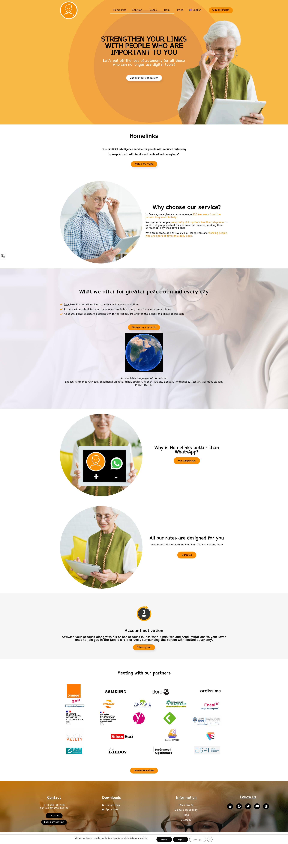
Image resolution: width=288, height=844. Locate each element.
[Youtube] (257, 806)
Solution (137, 10)
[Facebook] (239, 806)
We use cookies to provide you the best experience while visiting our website (111, 838)
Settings (197, 839)
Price (180, 10)
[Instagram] (230, 806)
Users (153, 10)
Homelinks (119, 10)
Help (167, 10)
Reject (181, 839)
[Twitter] (248, 806)
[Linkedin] (266, 806)
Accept (164, 839)
